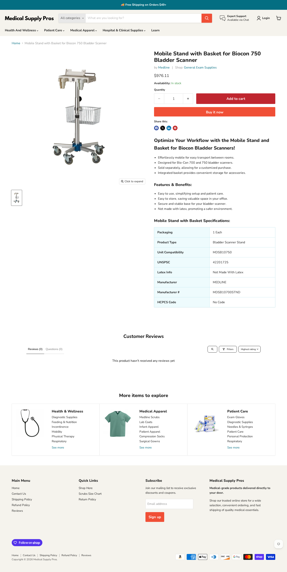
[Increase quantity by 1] (188, 98)
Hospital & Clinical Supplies (123, 30)
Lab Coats (145, 422)
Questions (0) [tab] (54, 349)
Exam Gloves (235, 417)
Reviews (17, 511)
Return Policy (87, 499)
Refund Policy (21, 505)
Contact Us (19, 494)
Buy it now (214, 112)
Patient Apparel (149, 432)
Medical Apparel (82, 30)
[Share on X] (162, 128)
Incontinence (60, 427)
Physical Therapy (63, 436)
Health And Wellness (21, 30)
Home (16, 43)
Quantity (159, 89)
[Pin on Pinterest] (175, 128)
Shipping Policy (22, 499)
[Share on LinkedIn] (169, 128)
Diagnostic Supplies (64, 417)
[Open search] (212, 349)
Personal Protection (240, 436)
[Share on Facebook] (156, 128)
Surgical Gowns (149, 441)
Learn (155, 30)
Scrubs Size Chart (90, 494)
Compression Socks (152, 436)
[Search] (206, 18)
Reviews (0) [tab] (35, 349)
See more (58, 447)
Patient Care (53, 30)
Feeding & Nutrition (64, 422)
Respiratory (59, 441)
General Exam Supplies (200, 67)
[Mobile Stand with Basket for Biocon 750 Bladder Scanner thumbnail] (16, 198)
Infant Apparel (149, 427)
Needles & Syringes (240, 427)
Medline (164, 67)
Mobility (57, 432)
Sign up (155, 517)
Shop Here (86, 488)
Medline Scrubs (149, 417)
